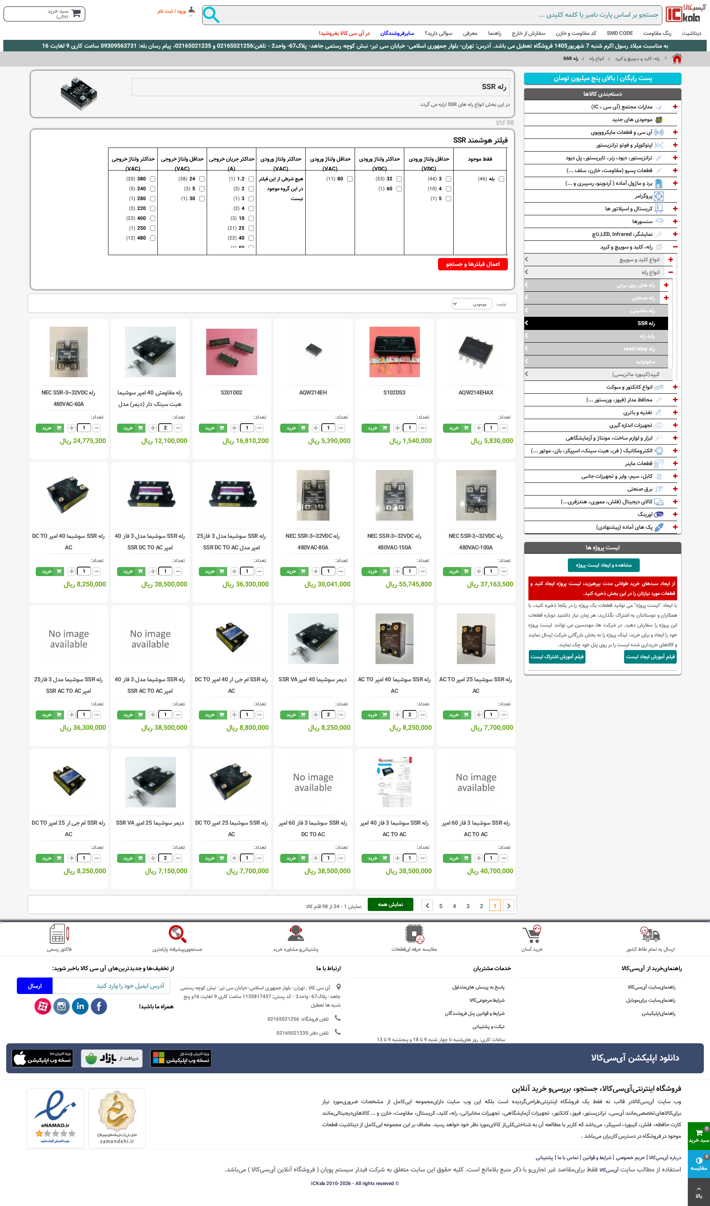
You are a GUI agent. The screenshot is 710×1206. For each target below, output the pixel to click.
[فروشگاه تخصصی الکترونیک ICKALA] (686, 13)
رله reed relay (639, 348)
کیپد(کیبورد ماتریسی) (635, 374)
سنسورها (643, 221)
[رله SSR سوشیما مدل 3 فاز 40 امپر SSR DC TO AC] (150, 495)
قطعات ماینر (639, 463)
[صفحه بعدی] (427, 905)
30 (191, 198)
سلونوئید (645, 361)
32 (388, 179)
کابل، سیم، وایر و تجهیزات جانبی (617, 476)
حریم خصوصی (630, 1157)
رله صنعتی (643, 297)
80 (339, 179)
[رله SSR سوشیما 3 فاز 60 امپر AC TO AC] (476, 782)
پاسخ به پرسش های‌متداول (478, 987)
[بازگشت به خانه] (673, 58)
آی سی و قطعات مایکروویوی (622, 132)
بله (491, 179)
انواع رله (596, 58)
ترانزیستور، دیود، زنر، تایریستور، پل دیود (610, 157)
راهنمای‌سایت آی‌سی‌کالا (651, 987)
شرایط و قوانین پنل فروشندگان (475, 1013)
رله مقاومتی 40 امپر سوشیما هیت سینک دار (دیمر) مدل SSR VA (150, 404)
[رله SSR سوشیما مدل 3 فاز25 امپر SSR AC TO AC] (68, 638)
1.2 (239, 179)
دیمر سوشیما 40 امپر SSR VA (313, 680)
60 (388, 188)
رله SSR (646, 323)
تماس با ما (568, 1157)
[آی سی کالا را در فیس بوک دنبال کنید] (99, 1006)
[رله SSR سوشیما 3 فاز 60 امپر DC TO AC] (313, 782)
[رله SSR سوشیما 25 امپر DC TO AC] (231, 782)
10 (240, 218)
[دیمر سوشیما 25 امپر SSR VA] (150, 782)
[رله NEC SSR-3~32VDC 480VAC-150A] (394, 495)
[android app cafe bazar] (111, 1059)
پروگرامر (644, 196)
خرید (454, 428)
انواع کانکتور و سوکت (630, 387)
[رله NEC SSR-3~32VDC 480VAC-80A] (313, 495)
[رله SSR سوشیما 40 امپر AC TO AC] (394, 638)
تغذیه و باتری (638, 412)
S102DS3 (394, 393)
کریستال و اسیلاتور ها (629, 208)
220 (140, 208)
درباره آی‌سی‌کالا (665, 1157)
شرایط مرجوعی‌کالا (487, 1000)
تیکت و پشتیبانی (489, 1027)
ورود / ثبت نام (172, 11)
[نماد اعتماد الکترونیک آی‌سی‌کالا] (55, 1117)
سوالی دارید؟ (438, 33)
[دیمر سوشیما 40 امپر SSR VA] (313, 638)
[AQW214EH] (313, 351)
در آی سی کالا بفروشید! (344, 33)
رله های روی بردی (636, 285)
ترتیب (501, 304)
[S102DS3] (394, 351)
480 (140, 238)
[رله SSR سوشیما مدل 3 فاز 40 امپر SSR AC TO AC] (150, 638)
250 (140, 228)
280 (140, 198)
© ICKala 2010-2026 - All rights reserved (355, 1183)
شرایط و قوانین (597, 1157)
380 (140, 179)
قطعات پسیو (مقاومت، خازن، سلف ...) (610, 170)
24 (191, 179)
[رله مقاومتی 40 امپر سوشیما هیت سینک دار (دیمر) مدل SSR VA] (150, 351)
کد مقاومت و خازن (576, 33)
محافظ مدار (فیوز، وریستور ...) (620, 399)
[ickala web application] (181, 1059)
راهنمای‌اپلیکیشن (658, 1013)
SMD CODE (620, 33)
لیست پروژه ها (603, 548)
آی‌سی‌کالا (609, 1170)
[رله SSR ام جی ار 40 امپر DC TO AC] (231, 638)
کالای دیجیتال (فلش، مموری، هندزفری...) (607, 501)
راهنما (494, 33)
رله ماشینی (643, 310)
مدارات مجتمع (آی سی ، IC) (622, 106)
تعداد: (504, 417)
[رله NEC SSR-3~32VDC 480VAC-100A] (476, 495)
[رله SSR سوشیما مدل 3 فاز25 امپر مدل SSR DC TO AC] (231, 495)
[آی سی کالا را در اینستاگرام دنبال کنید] (61, 1006)
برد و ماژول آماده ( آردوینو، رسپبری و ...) (609, 183)
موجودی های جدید (633, 119)
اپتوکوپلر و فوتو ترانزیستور (625, 145)
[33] (42, 1058)
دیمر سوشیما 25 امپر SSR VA (150, 823)
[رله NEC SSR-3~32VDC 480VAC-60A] (68, 351)
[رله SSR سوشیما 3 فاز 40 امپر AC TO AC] (394, 782)
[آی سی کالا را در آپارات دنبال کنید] (43, 1006)
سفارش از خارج (528, 33)
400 (140, 218)
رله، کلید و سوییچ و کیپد (637, 58)
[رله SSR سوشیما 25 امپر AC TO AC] (476, 638)
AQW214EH (313, 393)
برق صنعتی (640, 488)
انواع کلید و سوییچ (639, 259)
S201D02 (231, 393)
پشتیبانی (544, 1157)
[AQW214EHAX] (476, 351)
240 (140, 188)
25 (240, 228)
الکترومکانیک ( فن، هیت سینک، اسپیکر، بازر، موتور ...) (592, 450)
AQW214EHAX (476, 393)
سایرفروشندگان (397, 33)
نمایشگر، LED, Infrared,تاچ (623, 234)
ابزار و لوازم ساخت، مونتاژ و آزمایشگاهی (610, 438)
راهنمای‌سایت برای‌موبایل (650, 1000)
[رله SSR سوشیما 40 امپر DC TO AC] (68, 495)
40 (240, 238)
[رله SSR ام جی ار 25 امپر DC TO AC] (68, 782)
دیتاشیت (691, 33)
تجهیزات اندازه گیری (631, 425)
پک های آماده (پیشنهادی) (625, 527)
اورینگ (646, 514)
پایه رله (647, 336)
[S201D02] (231, 351)
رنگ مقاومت (657, 33)
